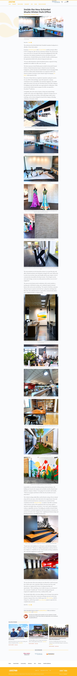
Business (14, 4)
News (10, 4)
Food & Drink (20, 4)
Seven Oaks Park (42, 600)
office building (50, 598)
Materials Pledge (37, 502)
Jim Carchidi (27, 14)
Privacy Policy (28, 674)
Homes (35, 4)
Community (27, 4)
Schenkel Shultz (42, 49)
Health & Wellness (42, 4)
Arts (32, 4)
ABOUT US (37, 670)
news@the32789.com (42, 610)
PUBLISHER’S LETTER (44, 670)
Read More (21, 642)
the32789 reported (33, 49)
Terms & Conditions (34, 674)
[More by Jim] (26, 616)
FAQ (50, 670)
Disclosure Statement (40, 674)
